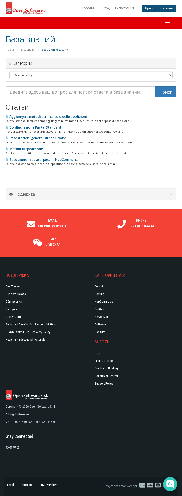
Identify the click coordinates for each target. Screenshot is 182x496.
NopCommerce (104, 301)
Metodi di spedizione (26, 149)
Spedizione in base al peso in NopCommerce (43, 159)
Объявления (14, 301)
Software (100, 324)
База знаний (28, 49)
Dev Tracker (13, 286)
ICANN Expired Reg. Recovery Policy (28, 332)
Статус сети (13, 317)
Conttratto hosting (106, 368)
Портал (10, 49)
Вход (106, 8)
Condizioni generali (106, 376)
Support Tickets (16, 294)
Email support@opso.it (52, 223)
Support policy (104, 383)
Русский (88, 8)
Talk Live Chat (53, 242)
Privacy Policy (48, 484)
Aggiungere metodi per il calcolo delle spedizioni (48, 116)
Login (98, 353)
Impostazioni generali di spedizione (37, 138)
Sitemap (27, 484)
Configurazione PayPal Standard (35, 127)
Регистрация (124, 8)
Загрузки (11, 309)
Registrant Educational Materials (25, 339)
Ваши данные (104, 360)
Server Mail (102, 317)
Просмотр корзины (159, 8)
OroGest (100, 309)
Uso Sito (100, 332)
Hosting (99, 294)
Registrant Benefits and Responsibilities (30, 324)
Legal (10, 484)
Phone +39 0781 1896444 (141, 223)
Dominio (100, 286)
